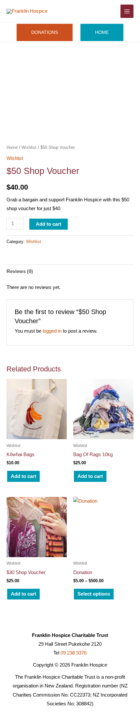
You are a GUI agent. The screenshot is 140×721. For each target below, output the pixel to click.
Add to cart (48, 224)
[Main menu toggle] (126, 11)
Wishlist (28, 147)
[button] (111, 11)
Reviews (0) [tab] (20, 271)
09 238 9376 (74, 653)
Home (12, 147)
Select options (93, 594)
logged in (52, 331)
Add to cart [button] (23, 476)
